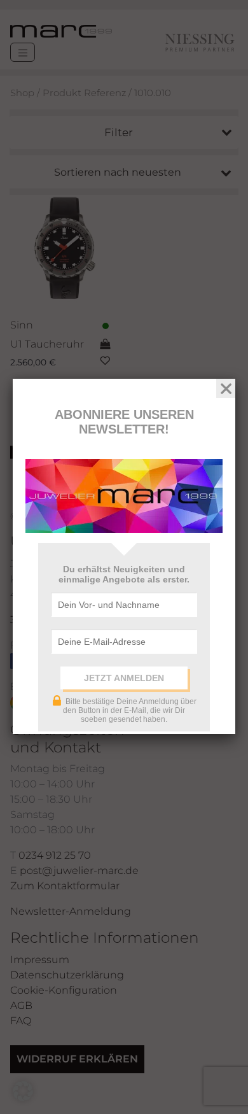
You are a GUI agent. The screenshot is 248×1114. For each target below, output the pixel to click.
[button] (23, 1091)
